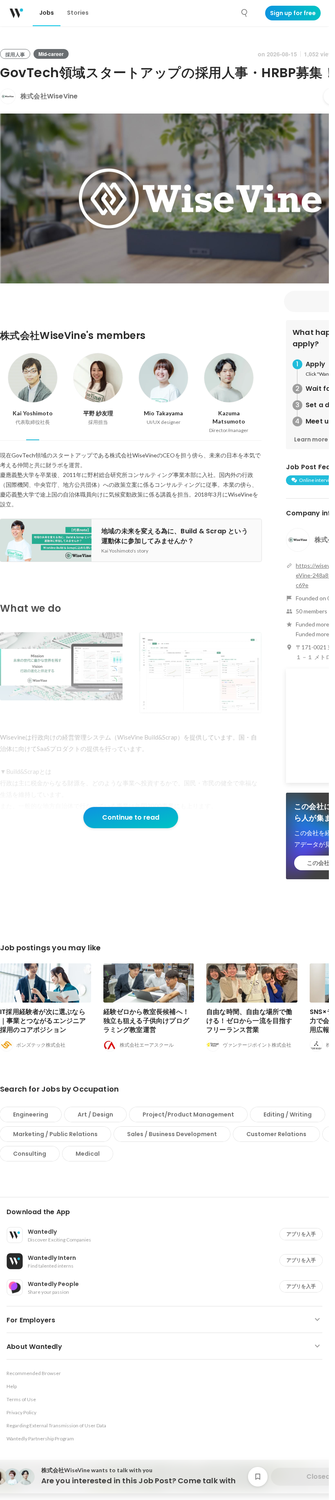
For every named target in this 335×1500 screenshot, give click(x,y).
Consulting (29, 1154)
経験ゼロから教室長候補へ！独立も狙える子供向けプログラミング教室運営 (146, 1020)
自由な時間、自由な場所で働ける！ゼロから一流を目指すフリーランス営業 (249, 1020)
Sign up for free (293, 13)
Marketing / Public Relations (55, 1134)
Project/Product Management (188, 1114)
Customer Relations (276, 1134)
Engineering (30, 1114)
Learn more (311, 439)
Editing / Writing (288, 1114)
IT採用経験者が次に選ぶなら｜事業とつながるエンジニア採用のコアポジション (43, 1020)
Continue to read (130, 817)
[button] (168, 1212)
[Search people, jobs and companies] (245, 13)
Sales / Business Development (172, 1134)
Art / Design (95, 1114)
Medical (88, 1154)
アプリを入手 (301, 1233)
